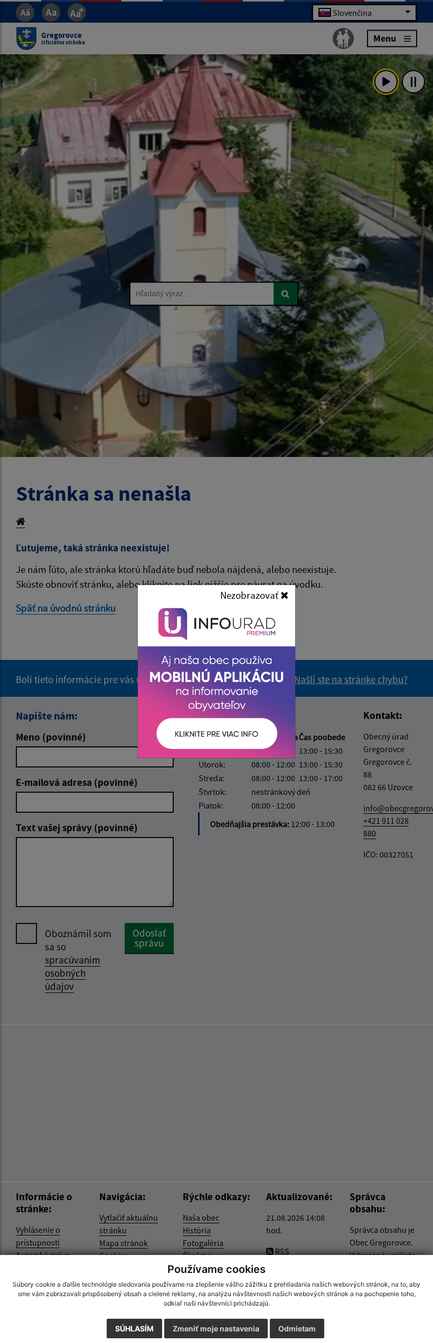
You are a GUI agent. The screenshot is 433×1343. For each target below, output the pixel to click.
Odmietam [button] (297, 1328)
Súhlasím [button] (134, 1328)
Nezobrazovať (250, 595)
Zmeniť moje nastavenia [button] (216, 1328)
